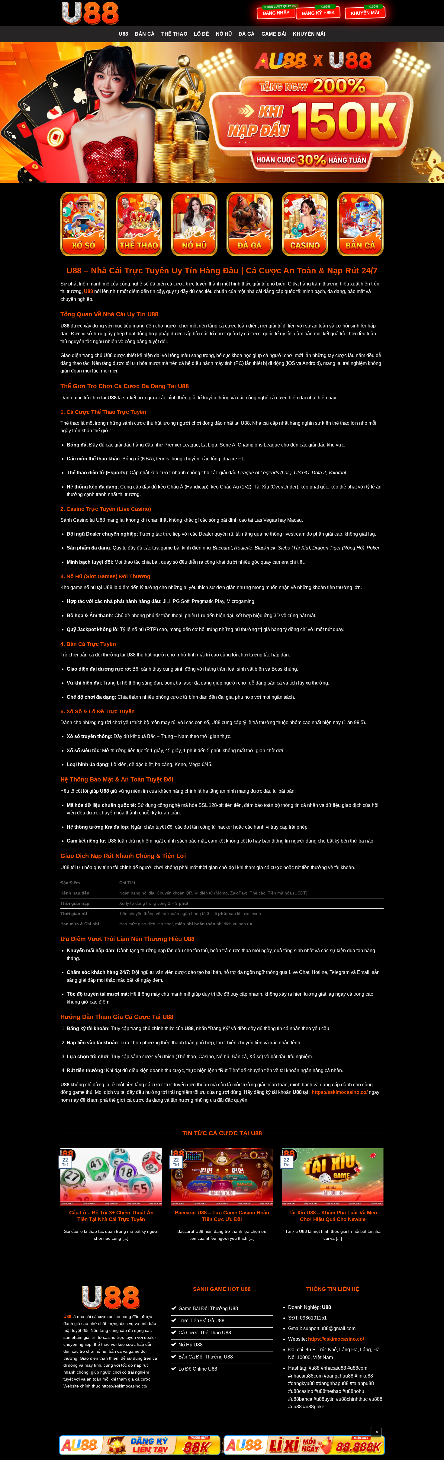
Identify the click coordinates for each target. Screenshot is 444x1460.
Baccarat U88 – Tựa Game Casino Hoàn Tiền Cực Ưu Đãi (222, 1216)
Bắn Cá (145, 34)
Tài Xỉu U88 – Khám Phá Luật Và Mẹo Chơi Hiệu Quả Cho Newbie (332, 1216)
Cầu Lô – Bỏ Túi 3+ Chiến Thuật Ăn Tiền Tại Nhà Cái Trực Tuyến (111, 1216)
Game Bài (274, 34)
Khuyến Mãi (309, 34)
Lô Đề (201, 34)
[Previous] (59, 1202)
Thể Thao (174, 34)
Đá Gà (247, 34)
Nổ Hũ (224, 34)
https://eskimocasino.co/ (336, 1339)
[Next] (384, 1202)
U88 (123, 34)
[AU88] (139, 1445)
